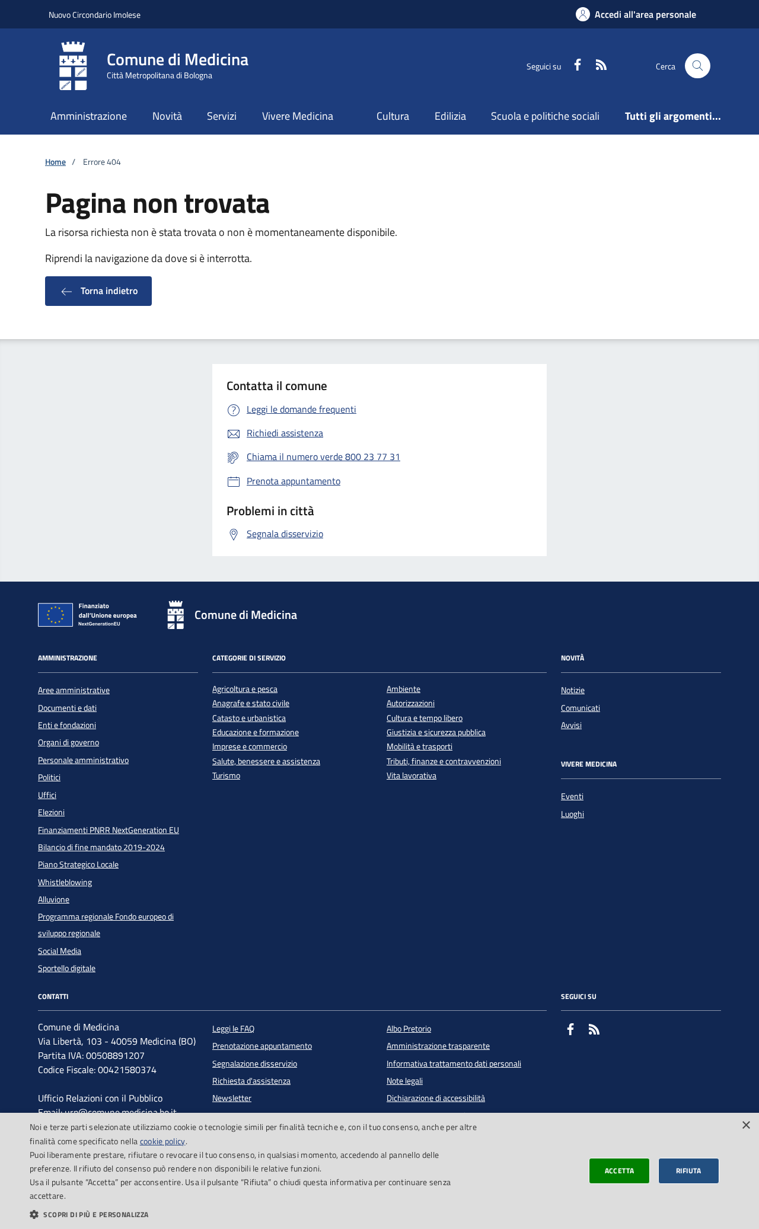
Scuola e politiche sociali (545, 116)
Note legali (405, 1080)
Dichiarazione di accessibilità (436, 1097)
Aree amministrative (74, 690)
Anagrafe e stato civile (250, 703)
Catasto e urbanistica (249, 718)
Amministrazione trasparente (438, 1045)
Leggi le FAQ (233, 1028)
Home (55, 162)
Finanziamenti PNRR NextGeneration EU (108, 830)
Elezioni (51, 812)
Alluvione (53, 899)
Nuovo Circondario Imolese (95, 14)
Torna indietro (108, 290)
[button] (255, 1214)
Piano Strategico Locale (78, 864)
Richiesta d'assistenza (251, 1080)
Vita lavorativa (411, 776)
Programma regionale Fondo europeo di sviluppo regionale (106, 925)
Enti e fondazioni (67, 725)
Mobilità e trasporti (419, 746)
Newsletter (231, 1097)
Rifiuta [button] (688, 1170)
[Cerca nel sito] (697, 66)
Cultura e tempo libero (425, 718)
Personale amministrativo (83, 760)
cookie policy (163, 1141)
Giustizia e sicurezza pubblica (436, 732)
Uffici (47, 795)
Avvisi (571, 725)
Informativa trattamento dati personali (454, 1063)
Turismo (226, 776)
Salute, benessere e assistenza (266, 761)
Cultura (393, 116)
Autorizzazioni (411, 703)
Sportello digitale (66, 968)
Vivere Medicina (297, 116)
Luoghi (572, 814)
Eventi (572, 796)
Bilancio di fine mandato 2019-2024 (101, 847)
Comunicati (580, 707)
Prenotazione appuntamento (262, 1045)
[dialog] (379, 1171)
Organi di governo (68, 742)
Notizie (573, 690)
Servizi (222, 116)
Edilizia (450, 116)
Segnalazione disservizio (254, 1063)
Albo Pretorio (409, 1028)
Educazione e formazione (255, 732)
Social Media (59, 950)
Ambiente (403, 689)
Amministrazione (88, 116)
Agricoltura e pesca (245, 689)
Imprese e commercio (249, 746)
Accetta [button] (619, 1170)
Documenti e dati (67, 707)
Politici (49, 777)
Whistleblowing (65, 882)
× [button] (745, 1125)
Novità (167, 116)
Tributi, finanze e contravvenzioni (444, 761)
